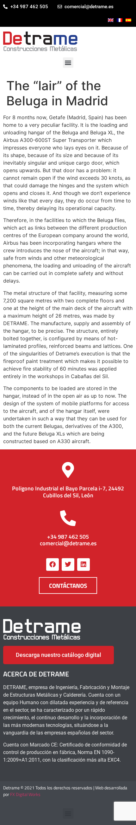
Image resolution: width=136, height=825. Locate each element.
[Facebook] (52, 564)
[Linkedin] (83, 564)
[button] (68, 62)
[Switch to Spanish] (128, 20)
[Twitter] (68, 564)
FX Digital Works (25, 794)
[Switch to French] (119, 20)
